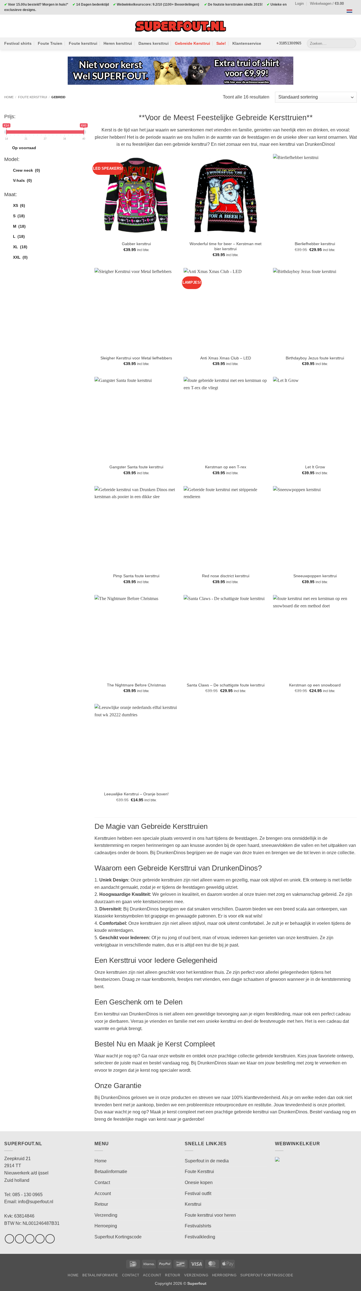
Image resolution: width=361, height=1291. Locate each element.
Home (9, 97)
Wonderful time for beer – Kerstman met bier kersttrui (225, 246)
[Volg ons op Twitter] (29, 1238)
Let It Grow (315, 467)
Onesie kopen (199, 1182)
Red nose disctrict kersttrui (225, 576)
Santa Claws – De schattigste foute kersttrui (226, 685)
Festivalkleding (200, 1236)
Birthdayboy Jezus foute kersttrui (315, 358)
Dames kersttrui (153, 43)
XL (20, 247)
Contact (102, 1182)
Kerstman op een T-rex (225, 467)
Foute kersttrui (83, 43)
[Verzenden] (351, 43)
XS (19, 205)
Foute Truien (50, 43)
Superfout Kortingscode (118, 1236)
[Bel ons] (50, 1238)
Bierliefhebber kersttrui (315, 243)
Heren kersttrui (118, 43)
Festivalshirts (198, 1225)
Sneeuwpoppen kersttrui (315, 576)
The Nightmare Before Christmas (136, 685)
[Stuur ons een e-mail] (40, 1238)
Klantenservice (246, 43)
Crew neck (26, 170)
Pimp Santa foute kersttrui (136, 576)
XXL (20, 257)
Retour (101, 1204)
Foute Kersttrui (199, 1171)
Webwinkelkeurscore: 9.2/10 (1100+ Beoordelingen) (158, 4)
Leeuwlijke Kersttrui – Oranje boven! (136, 794)
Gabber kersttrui (136, 243)
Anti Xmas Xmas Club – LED (225, 358)
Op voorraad (24, 148)
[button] (329, 3)
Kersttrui (193, 1204)
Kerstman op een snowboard (315, 685)
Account (102, 1193)
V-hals (22, 180)
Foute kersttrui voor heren (210, 1215)
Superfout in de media (207, 1160)
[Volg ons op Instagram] (19, 1238)
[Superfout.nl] (180, 26)
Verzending (105, 1215)
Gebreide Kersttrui (192, 43)
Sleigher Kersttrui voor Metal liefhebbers (136, 358)
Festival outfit (198, 1193)
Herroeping (105, 1225)
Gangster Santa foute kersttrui (136, 467)
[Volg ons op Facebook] (9, 1238)
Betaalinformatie (110, 1171)
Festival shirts (18, 43)
